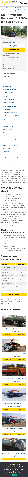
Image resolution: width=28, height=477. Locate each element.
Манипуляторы (17, 8)
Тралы (5, 142)
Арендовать (14, 50)
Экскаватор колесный (11, 161)
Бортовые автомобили (10, 83)
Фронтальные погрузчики (11, 145)
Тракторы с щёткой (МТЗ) (12, 116)
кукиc (14, 466)
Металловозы (9, 92)
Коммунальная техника (10, 106)
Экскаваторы (7, 155)
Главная (7, 8)
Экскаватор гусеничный (11, 158)
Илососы (7, 109)
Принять (14, 474)
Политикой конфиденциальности (14, 472)
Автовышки (7, 76)
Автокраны (7, 80)
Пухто (5, 132)
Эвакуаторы (7, 151)
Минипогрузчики (8, 126)
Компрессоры (7, 119)
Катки (5, 96)
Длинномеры (7, 148)
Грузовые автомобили (10, 89)
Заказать (7, 334)
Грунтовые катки (9, 102)
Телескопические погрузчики (12, 139)
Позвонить (20, 334)
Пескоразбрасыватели (11, 112)
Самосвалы (7, 135)
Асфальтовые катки (10, 99)
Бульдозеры (7, 86)
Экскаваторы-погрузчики (10, 165)
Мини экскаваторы (9, 129)
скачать (15, 299)
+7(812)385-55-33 (15, 45)
